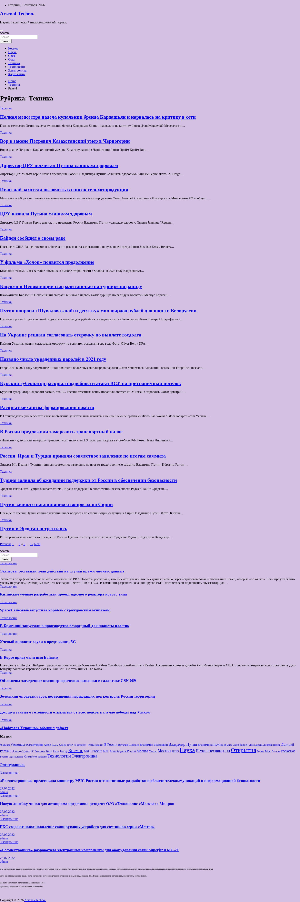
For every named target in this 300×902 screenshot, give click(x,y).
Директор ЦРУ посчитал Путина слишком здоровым (59, 165)
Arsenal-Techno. (17, 13)
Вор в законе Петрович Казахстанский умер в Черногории (65, 141)
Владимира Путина (210, 744)
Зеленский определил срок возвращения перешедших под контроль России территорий (77, 696)
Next (37, 544)
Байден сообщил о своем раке (33, 238)
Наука (12, 52)
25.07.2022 (7, 858)
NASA (70, 745)
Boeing (55, 745)
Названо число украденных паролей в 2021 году (53, 359)
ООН (226, 751)
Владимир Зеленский (154, 744)
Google (62, 744)
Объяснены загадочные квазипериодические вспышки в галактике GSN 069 (68, 680)
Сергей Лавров (16, 757)
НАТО (175, 751)
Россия (4, 756)
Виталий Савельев (128, 744)
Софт (12, 59)
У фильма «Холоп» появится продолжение (47, 262)
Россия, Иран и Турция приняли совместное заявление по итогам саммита (83, 456)
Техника (14, 63)
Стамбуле (30, 756)
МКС (106, 751)
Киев (49, 751)
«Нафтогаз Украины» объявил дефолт (34, 728)
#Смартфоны (34, 744)
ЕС (32, 751)
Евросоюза (40, 751)
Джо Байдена (255, 744)
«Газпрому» (80, 744)
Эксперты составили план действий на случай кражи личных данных (62, 571)
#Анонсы (18, 745)
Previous (5, 544)
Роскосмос (288, 751)
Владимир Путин (183, 744)
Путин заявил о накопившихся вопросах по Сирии (56, 504)
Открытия (243, 750)
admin (4, 792)
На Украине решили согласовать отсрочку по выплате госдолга (70, 334)
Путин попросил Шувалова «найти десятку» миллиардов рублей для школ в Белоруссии (98, 310)
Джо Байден (240, 744)
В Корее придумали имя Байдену (29, 657)
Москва (142, 751)
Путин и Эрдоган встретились (33, 528)
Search (4, 33)
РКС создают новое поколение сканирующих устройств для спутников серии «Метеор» (77, 827)
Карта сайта (16, 74)
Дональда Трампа (21, 751)
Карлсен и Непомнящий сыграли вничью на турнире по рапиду (71, 286)
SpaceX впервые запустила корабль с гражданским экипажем (55, 610)
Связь (12, 55)
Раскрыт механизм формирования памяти (47, 407)
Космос (13, 48)
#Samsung (5, 744)
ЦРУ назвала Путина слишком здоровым (46, 213)
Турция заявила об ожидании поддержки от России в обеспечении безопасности (88, 480)
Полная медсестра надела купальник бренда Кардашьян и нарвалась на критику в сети (98, 117)
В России (110, 745)
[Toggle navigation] (1, 30)
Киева (56, 751)
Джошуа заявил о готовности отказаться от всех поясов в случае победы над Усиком (75, 712)
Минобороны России (123, 751)
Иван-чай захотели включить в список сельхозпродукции (64, 189)
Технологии (16, 66)
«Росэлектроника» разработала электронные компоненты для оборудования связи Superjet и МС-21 (89, 850)
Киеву (64, 751)
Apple (47, 744)
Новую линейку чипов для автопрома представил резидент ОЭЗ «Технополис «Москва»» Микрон (87, 804)
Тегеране (42, 756)
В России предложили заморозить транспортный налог (61, 431)
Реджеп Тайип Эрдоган (268, 751)
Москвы (164, 751)
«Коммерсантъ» (95, 744)
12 (31, 544)
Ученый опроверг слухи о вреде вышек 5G (38, 642)
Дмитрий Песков (271, 744)
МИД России (93, 751)
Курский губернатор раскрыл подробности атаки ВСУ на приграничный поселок (90, 383)
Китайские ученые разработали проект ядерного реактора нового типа (63, 594)
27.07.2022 (7, 788)
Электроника (17, 70)
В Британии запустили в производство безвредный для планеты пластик (64, 626)
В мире (228, 744)
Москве (153, 751)
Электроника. (12, 765)
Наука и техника (209, 751)
